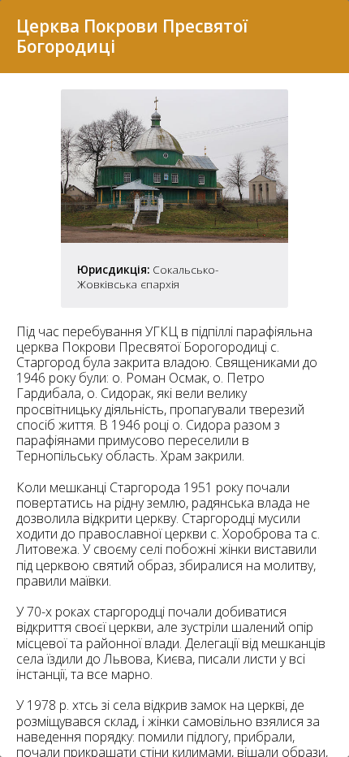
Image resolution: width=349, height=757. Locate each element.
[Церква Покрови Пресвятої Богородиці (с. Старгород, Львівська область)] (174, 238)
